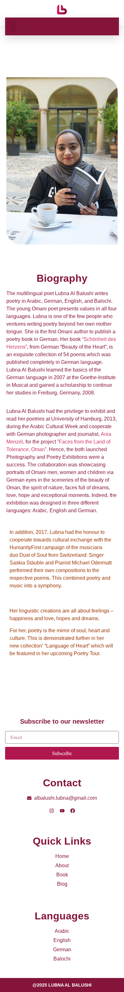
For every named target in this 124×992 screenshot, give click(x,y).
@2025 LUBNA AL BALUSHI (62, 985)
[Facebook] (72, 810)
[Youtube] (62, 810)
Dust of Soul (33, 555)
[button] (12, 26)
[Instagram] (51, 810)
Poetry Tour (86, 653)
